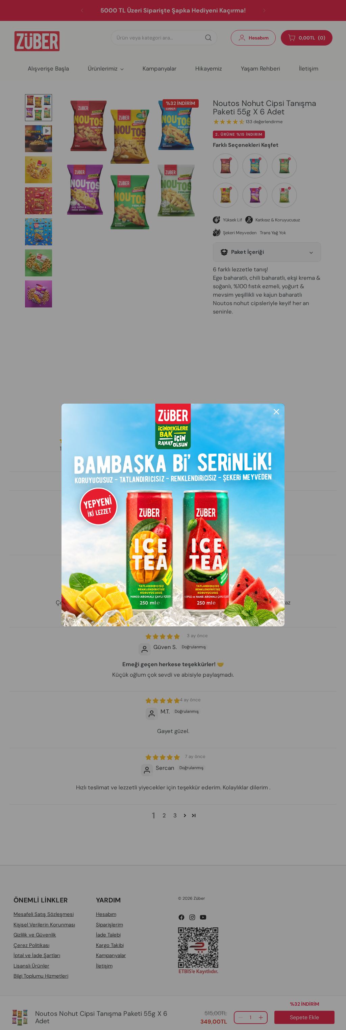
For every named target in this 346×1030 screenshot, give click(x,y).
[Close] (276, 412)
